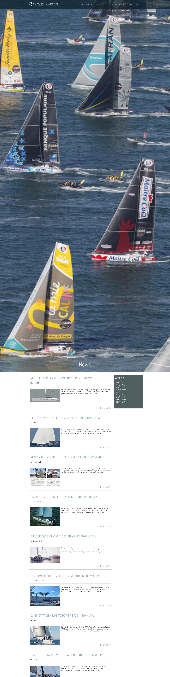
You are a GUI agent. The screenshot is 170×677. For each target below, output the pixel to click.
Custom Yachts (85, 4)
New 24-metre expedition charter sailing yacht (62, 378)
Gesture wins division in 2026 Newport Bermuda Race (66, 418)
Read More (105, 408)
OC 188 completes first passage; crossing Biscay (63, 497)
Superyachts (103, 4)
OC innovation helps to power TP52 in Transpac (62, 616)
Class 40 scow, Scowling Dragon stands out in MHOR (66, 655)
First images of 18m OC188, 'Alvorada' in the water (64, 576)
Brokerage (135, 4)
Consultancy (119, 4)
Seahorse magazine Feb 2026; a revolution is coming (65, 457)
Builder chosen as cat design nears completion (63, 536)
